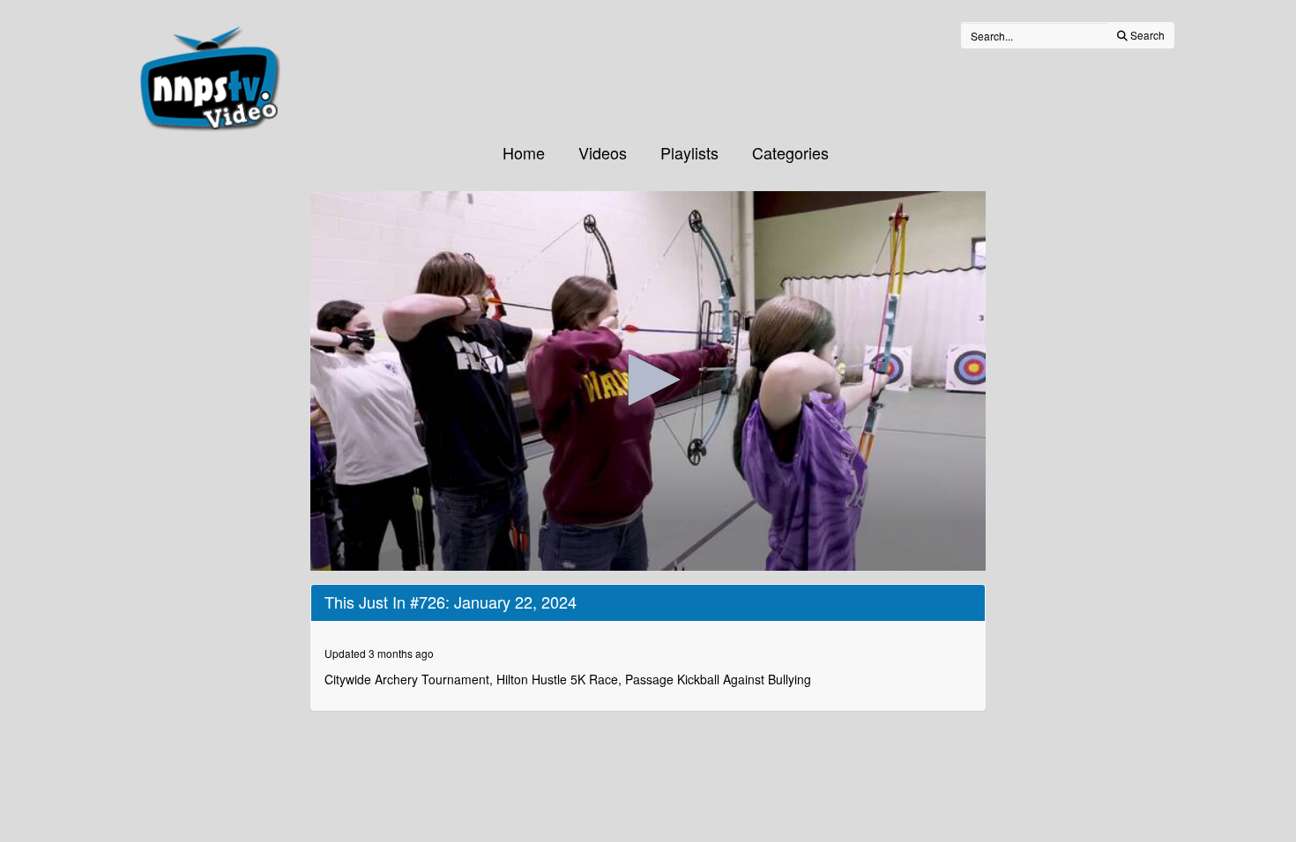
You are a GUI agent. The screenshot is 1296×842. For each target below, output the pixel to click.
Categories (790, 152)
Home (524, 152)
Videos (602, 152)
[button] (648, 379)
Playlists (689, 152)
